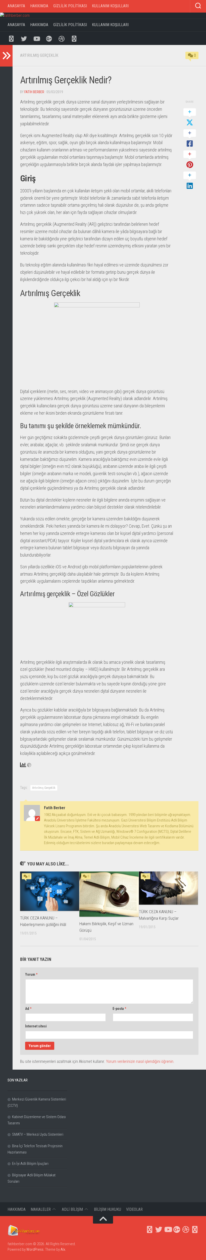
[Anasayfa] (11, 38)
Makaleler (41, 1209)
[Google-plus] (49, 38)
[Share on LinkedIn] (189, 181)
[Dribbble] (61, 38)
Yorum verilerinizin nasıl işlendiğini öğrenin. (140, 1061)
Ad (28, 1009)
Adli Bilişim (72, 1209)
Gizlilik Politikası (70, 6)
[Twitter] (24, 38)
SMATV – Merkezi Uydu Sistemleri (37, 1134)
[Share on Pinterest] (189, 159)
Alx (63, 1249)
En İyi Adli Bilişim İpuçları (30, 1163)
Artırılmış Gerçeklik (39, 55)
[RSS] (74, 38)
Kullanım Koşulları (110, 6)
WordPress (34, 1249)
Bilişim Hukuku (107, 1209)
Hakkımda (39, 6)
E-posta (119, 1009)
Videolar (134, 1209)
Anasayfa (16, 6)
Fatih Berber (34, 92)
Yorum (31, 974)
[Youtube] (36, 38)
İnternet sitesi (36, 1026)
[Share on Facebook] (189, 138)
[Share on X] (189, 117)
